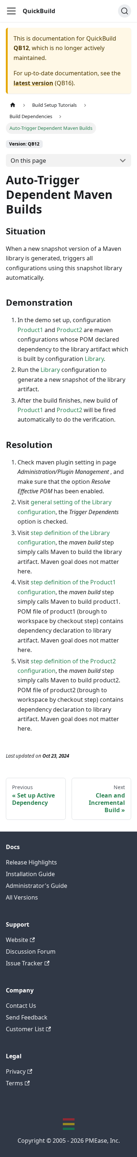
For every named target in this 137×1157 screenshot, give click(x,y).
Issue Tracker (24, 963)
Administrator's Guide (36, 886)
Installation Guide (30, 874)
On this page (28, 161)
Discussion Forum (31, 951)
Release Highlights (31, 862)
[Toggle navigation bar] (11, 10)
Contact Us (21, 1006)
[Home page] (13, 105)
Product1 (30, 330)
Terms (14, 1083)
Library (94, 359)
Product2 (69, 330)
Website (17, 940)
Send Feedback (26, 1017)
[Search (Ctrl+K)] (124, 11)
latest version (33, 83)
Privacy (16, 1071)
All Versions (22, 897)
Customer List (25, 1029)
